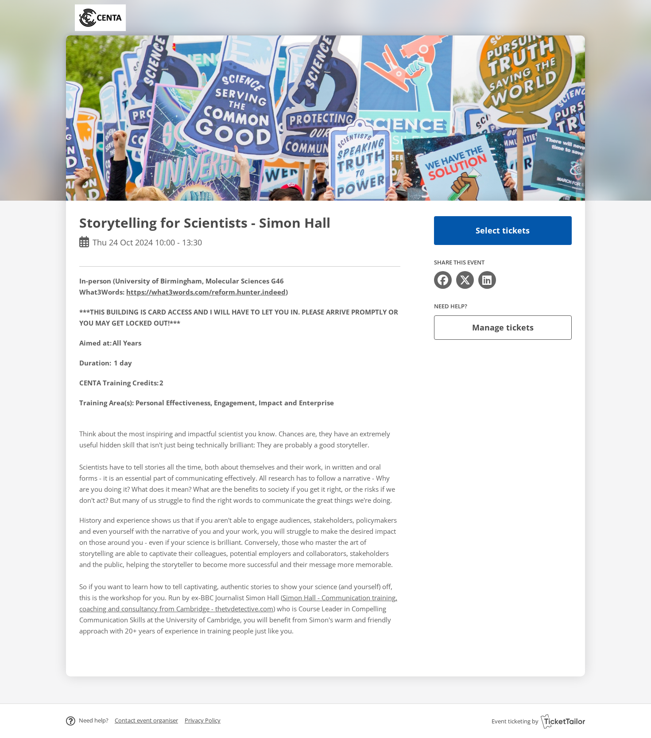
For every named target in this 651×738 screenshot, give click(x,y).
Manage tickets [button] (503, 327)
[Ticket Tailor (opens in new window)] (563, 721)
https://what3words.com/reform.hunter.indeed (206, 291)
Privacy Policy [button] (203, 720)
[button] (146, 720)
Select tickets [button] (503, 230)
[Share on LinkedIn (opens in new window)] (487, 280)
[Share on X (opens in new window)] (465, 280)
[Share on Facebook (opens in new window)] (443, 280)
